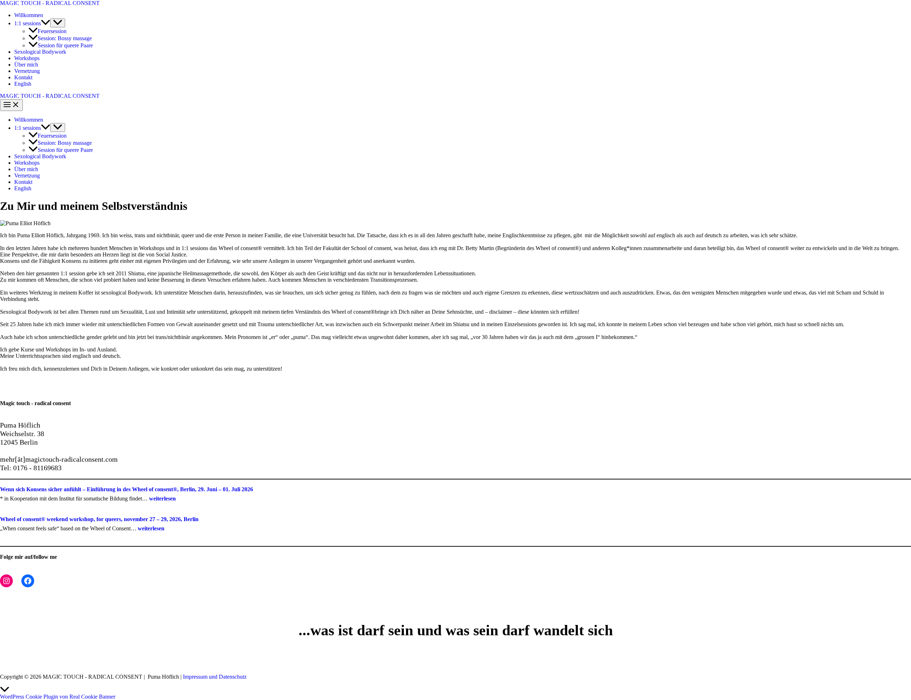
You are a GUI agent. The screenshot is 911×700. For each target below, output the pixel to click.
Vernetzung (27, 71)
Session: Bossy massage (65, 38)
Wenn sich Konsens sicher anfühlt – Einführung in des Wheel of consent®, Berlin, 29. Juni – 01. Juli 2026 (126, 489)
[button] (45, 23)
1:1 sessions (27, 23)
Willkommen (28, 15)
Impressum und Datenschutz (215, 677)
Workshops (27, 58)
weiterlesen (162, 498)
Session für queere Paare (65, 45)
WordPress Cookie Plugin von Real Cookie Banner (57, 697)
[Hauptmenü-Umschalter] (11, 105)
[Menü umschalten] (57, 22)
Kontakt (23, 77)
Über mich (26, 65)
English (22, 84)
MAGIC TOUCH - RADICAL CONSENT (50, 3)
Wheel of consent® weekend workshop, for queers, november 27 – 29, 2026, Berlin (99, 519)
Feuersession (52, 31)
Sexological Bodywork (40, 52)
